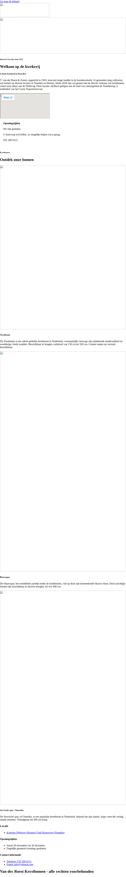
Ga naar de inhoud (9, 1)
